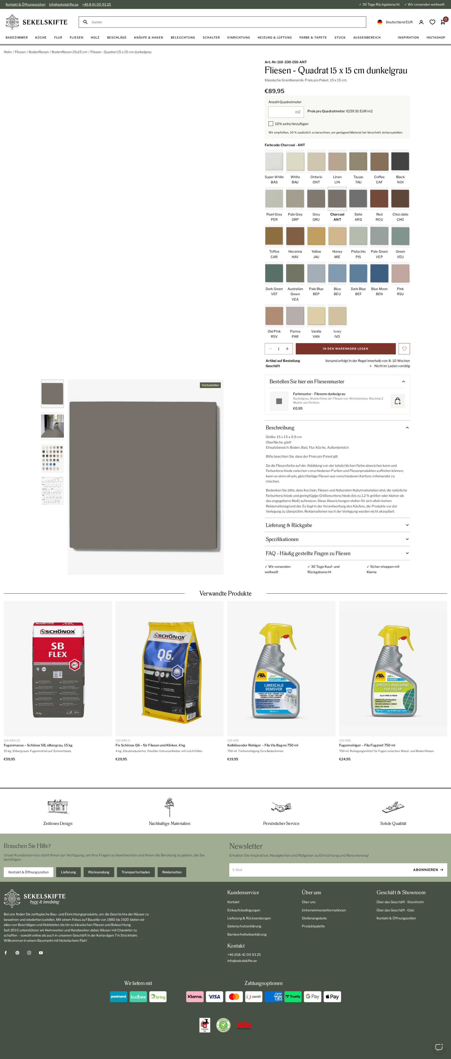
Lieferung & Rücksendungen (249, 901)
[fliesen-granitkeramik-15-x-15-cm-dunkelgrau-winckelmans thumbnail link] (52, 394)
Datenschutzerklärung (244, 909)
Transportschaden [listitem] (136, 855)
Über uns (308, 885)
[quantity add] (287, 349)
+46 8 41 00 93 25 (96, 4)
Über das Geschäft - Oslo (395, 893)
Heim (8, 52)
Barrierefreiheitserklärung (247, 917)
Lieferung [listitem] (68, 855)
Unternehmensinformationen (324, 893)
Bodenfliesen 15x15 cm (69, 52)
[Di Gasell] (204, 1008)
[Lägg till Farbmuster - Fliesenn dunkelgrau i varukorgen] (398, 401)
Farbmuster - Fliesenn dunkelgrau (319, 394)
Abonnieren (425, 853)
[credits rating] (244, 1008)
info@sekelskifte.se (63, 4)
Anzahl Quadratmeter (284, 102)
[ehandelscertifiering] (223, 1008)
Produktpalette (313, 909)
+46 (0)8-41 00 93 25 (244, 938)
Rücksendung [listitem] (98, 855)
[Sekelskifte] (76, 881)
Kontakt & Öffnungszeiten (25, 4)
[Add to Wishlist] (404, 348)
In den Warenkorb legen (345, 348)
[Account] (421, 22)
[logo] (36, 22)
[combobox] (226, 22)
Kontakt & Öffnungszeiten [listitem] (28, 855)
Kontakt (233, 885)
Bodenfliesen (39, 52)
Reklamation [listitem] (172, 855)
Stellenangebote (314, 901)
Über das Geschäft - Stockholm (400, 885)
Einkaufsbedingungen (243, 893)
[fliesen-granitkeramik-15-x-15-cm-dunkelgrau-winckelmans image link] (146, 477)
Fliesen (20, 52)
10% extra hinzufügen (291, 124)
